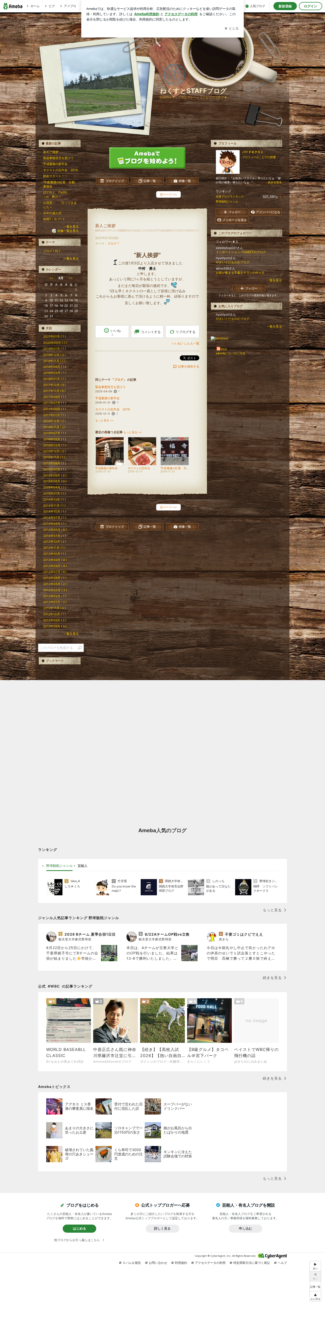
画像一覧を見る (68, 231)
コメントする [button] (151, 332)
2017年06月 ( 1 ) (54, 409)
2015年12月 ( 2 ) (54, 451)
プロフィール (250, 157)
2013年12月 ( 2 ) (54, 541)
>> (71, 278)
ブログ (112, 243)
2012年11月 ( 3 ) (54, 608)
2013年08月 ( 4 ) (55, 566)
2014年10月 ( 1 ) (54, 511)
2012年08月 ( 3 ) (55, 626)
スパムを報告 (132, 1263)
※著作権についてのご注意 (230, 353)
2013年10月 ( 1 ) (54, 554)
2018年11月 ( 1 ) (54, 361)
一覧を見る (274, 280)
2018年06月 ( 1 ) (54, 367)
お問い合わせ (158, 1263)
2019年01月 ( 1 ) (54, 349)
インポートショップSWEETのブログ (241, 252)
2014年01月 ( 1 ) (54, 536)
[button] (315, 1296)
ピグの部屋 (269, 157)
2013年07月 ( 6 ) (55, 572)
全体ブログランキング (230, 196)
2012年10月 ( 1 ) (54, 614)
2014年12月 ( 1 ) (54, 499)
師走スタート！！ (55, 176)
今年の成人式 (52, 213)
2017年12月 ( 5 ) (54, 385)
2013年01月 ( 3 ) (55, 602)
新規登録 (285, 6)
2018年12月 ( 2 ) (54, 355)
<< (51, 278)
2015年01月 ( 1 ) (54, 493)
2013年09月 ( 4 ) (55, 560)
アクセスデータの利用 (210, 1263)
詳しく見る (162, 1228)
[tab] (59, 866)
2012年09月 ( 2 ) (54, 620)
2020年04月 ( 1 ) (55, 342)
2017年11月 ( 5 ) (54, 391)
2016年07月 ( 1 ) (54, 433)
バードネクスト (253, 152)
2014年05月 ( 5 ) (55, 530)
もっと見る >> (104, 420)
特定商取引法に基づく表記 (251, 1263)
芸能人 (83, 866)
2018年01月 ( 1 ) (54, 379)
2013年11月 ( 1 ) (54, 548)
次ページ (168, 194)
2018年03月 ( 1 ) (54, 373)
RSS (224, 349)
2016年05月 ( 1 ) (54, 439)
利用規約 (181, 1263)
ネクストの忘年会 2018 (112, 409)
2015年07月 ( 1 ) (54, 469)
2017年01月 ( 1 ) (54, 415)
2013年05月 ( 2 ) (55, 584)
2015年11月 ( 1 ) (54, 457)
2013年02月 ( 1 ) (54, 596)
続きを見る (275, 182)
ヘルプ (282, 1263)
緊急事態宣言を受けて (110, 387)
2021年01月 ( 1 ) (54, 336)
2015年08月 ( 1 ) (54, 463)
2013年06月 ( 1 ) (54, 578)
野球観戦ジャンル (227, 201)
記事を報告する (188, 366)
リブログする (186, 332)
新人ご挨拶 (105, 225)
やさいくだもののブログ (232, 262)
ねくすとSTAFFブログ (193, 91)
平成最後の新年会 (107, 398)
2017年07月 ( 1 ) (54, 403)
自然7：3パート (54, 219)
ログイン (310, 6)
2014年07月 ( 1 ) (54, 517)
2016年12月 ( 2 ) (54, 421)
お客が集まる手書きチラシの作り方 (240, 273)
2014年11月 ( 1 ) (54, 505)
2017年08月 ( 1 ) (54, 397)
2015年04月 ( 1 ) (54, 487)
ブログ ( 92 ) (51, 251)
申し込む (245, 1228)
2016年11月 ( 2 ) (54, 427)
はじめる (79, 1228)
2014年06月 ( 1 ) (54, 523)
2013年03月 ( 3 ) (55, 590)
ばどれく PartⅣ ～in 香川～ (59, 194)
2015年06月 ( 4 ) (55, 475)
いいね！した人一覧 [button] (185, 343)
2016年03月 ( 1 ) (54, 445)
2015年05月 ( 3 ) (55, 481)
